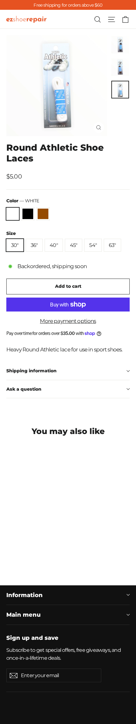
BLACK (28, 214)
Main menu (23, 614)
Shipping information (31, 370)
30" (15, 245)
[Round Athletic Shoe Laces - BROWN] (24, 554)
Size (11, 233)
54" (93, 245)
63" (112, 245)
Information (24, 595)
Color (22, 200)
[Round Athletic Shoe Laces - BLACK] (17, 554)
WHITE (12, 214)
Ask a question (23, 389)
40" (54, 245)
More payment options (68, 321)
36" (34, 245)
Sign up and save (32, 637)
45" (73, 245)
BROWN (43, 214)
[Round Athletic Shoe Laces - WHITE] (10, 554)
